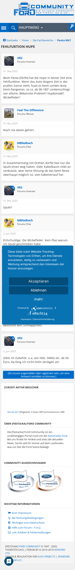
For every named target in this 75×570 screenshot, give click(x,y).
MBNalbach (25, 143)
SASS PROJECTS (46, 556)
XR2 (19, 58)
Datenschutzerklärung (43, 319)
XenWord (64, 556)
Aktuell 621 (13, 411)
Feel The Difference (30, 110)
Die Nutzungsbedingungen (27, 518)
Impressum (26, 319)
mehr (38, 299)
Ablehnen (39, 290)
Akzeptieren (38, 281)
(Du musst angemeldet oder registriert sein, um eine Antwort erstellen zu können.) (38, 374)
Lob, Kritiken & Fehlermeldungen (31, 532)
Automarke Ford (57, 436)
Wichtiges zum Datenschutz (28, 522)
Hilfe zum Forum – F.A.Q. (26, 527)
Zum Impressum (21, 513)
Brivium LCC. (14, 560)
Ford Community (29, 546)
